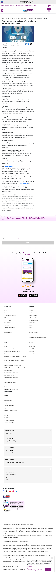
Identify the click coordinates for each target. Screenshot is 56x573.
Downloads (31, 351)
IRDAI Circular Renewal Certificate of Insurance (14, 360)
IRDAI (5, 346)
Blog (7, 18)
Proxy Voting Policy (8, 370)
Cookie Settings (8, 332)
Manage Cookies (31, 569)
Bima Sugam (7, 353)
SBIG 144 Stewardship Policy (10, 362)
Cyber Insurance (12, 18)
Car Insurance (9, 450)
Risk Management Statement (11, 380)
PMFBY (7, 479)
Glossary (6, 330)
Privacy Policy (7, 317)
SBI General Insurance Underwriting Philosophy (15, 367)
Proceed (28, 242)
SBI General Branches (9, 405)
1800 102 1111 (15, 566)
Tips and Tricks (20, 18)
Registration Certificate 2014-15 (36, 335)
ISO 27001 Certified (33, 330)
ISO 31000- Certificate (34, 340)
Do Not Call (6, 417)
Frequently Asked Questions (10, 410)
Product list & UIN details (9, 335)
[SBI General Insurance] (28, 10)
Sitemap (6, 415)
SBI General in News (33, 320)
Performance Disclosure (34, 317)
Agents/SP (6, 408)
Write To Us (7, 398)
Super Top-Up (9, 438)
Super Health (9, 436)
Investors (31, 312)
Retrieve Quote (32, 353)
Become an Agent (8, 312)
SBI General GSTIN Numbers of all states (38, 337)
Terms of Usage (8, 320)
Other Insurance (9, 469)
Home (3, 18)
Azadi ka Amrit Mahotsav (9, 327)
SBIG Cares (6, 325)
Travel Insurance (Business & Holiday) (15, 462)
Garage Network (8, 400)
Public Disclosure (33, 315)
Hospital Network (8, 403)
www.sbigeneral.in (7, 566)
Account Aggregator (9, 422)
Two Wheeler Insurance (12, 453)
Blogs (5, 310)
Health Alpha (9, 433)
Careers (30, 327)
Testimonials (32, 322)
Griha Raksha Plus (10, 472)
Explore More (7, 517)
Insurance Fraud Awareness (10, 412)
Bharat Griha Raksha (11, 474)
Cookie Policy (29, 566)
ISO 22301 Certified (33, 332)
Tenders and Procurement (10, 315)
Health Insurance (9, 430)
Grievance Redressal (9, 420)
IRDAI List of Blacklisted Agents (11, 389)
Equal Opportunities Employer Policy (12, 365)
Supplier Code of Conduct (10, 382)
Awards (30, 325)
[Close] (52, 558)
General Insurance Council (10, 348)
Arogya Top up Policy (11, 441)
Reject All (40, 569)
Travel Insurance (9, 459)
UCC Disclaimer (7, 322)
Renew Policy (32, 348)
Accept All (48, 569)
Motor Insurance (9, 447)
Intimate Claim (32, 346)
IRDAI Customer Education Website (12, 351)
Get (53, 2)
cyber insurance (24, 183)
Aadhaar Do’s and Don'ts (9, 375)
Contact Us (6, 395)
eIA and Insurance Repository (11, 377)
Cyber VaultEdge (10, 477)
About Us (31, 310)
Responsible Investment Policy (11, 372)
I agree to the (11, 238)
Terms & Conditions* (14, 238)
